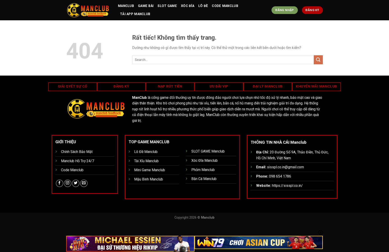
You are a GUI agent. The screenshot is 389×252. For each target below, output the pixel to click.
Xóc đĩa (187, 6)
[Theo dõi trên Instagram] (67, 183)
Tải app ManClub (135, 14)
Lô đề (203, 6)
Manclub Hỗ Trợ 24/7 (77, 161)
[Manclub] (88, 10)
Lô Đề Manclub (146, 152)
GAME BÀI (146, 6)
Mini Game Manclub (149, 170)
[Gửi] (318, 59)
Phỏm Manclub (203, 170)
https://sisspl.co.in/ (287, 185)
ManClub (126, 6)
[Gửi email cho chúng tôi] (84, 183)
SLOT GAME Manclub (208, 151)
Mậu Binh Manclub (148, 179)
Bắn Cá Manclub (204, 179)
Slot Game (167, 6)
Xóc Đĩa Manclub (204, 160)
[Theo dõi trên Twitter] (75, 183)
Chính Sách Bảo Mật (77, 152)
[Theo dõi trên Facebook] (59, 183)
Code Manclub (225, 6)
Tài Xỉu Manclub (146, 161)
